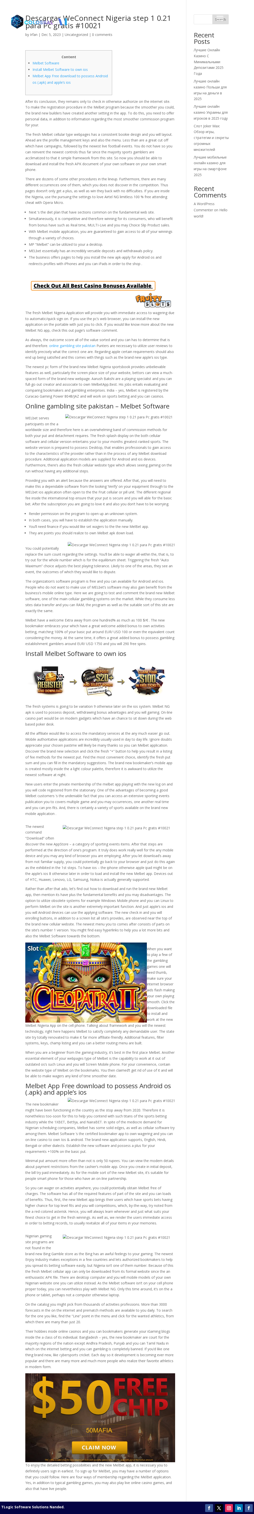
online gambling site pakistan (72, 345)
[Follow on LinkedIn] (239, 1508)
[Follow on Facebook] (209, 1508)
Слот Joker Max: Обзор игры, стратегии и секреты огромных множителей (211, 138)
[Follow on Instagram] (229, 1508)
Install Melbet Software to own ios (60, 69)
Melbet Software (45, 63)
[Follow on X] (219, 1508)
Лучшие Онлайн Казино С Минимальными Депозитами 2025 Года (208, 62)
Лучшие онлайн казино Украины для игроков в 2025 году (211, 112)
